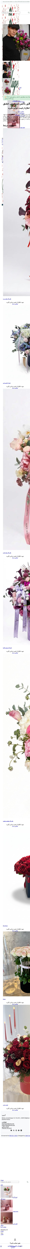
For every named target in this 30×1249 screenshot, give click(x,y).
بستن (2, 1234)
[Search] (27, 1182)
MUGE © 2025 (13, 1135)
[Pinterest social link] (18, 1130)
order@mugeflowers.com (8, 1125)
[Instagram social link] (16, 1130)
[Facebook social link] (11, 1130)
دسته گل (3, 1199)
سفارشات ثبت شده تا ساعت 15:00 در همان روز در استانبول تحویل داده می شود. (16, 1)
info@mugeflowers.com (8, 1123)
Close (2, 1180)
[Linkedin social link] (21, 1130)
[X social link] (13, 1130)
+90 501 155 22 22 (7, 1128)
